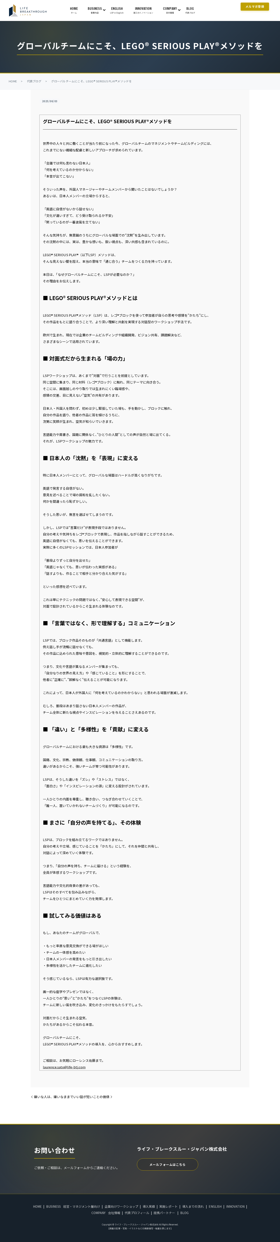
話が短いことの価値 (94, 1096)
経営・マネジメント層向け (81, 1206)
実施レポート (168, 1206)
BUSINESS (95, 10)
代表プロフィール (137, 1213)
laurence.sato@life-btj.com (64, 1067)
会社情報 (114, 1213)
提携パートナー (164, 1213)
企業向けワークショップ (121, 1206)
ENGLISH (117, 10)
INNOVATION (143, 10)
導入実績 (149, 1206)
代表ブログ (34, 81)
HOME (74, 10)
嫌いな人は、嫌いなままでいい (57, 1096)
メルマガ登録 (254, 6)
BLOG (190, 10)
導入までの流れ (193, 1206)
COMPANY (170, 10)
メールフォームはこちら (167, 1164)
